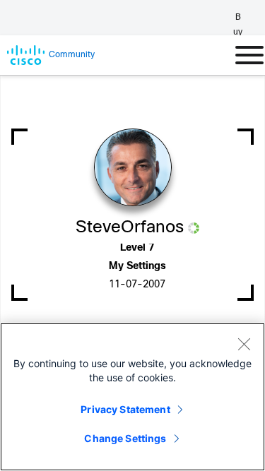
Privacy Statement (125, 409)
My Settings (137, 266)
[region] (132, 397)
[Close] (244, 344)
